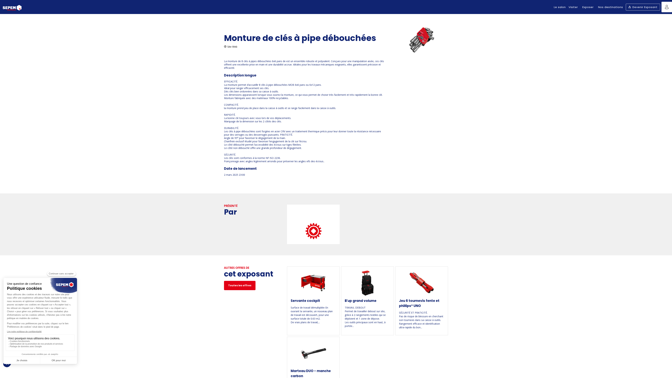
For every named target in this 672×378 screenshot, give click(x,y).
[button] (643, 7)
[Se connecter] (667, 7)
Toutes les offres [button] (239, 285)
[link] (560, 7)
